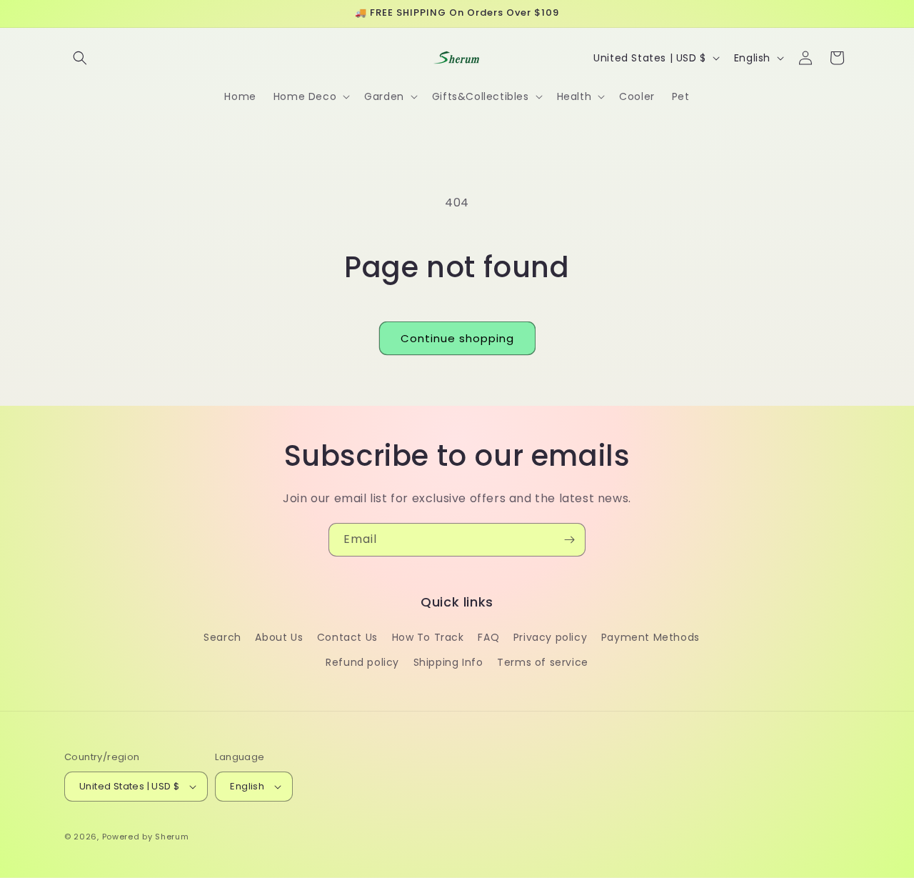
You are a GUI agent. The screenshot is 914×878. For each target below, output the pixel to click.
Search (222, 637)
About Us (279, 637)
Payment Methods (650, 637)
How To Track (428, 637)
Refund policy (362, 662)
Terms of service (542, 662)
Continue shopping (457, 338)
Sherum (172, 836)
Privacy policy (550, 637)
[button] (80, 58)
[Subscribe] (569, 540)
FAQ (488, 637)
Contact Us (347, 637)
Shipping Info (448, 662)
